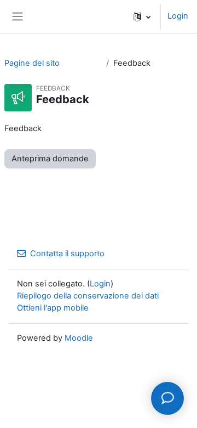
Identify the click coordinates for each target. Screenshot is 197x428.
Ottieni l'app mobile (53, 308)
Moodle (79, 338)
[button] (142, 16)
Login (177, 16)
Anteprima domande (50, 159)
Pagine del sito (32, 63)
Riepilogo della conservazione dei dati (88, 296)
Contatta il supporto (67, 253)
